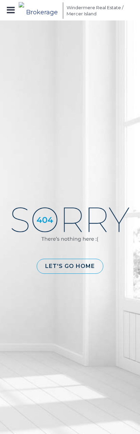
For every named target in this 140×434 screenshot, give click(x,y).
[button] (70, 266)
